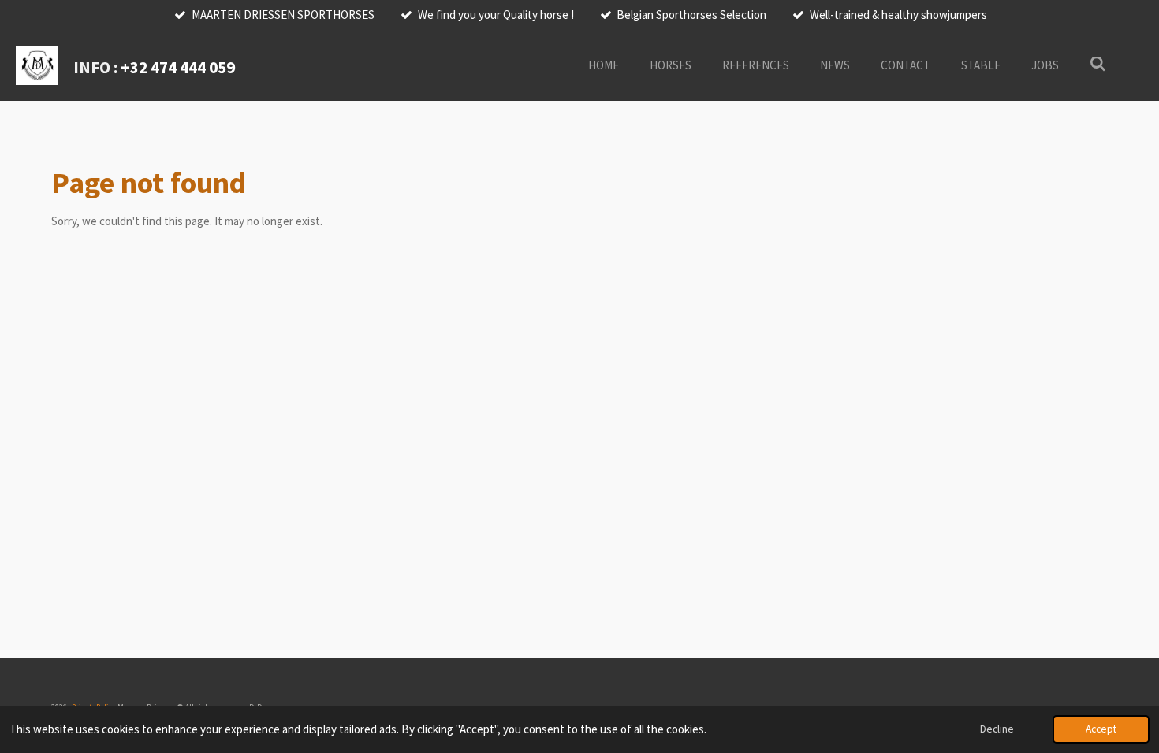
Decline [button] (997, 729)
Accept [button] (1101, 729)
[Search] (1098, 64)
